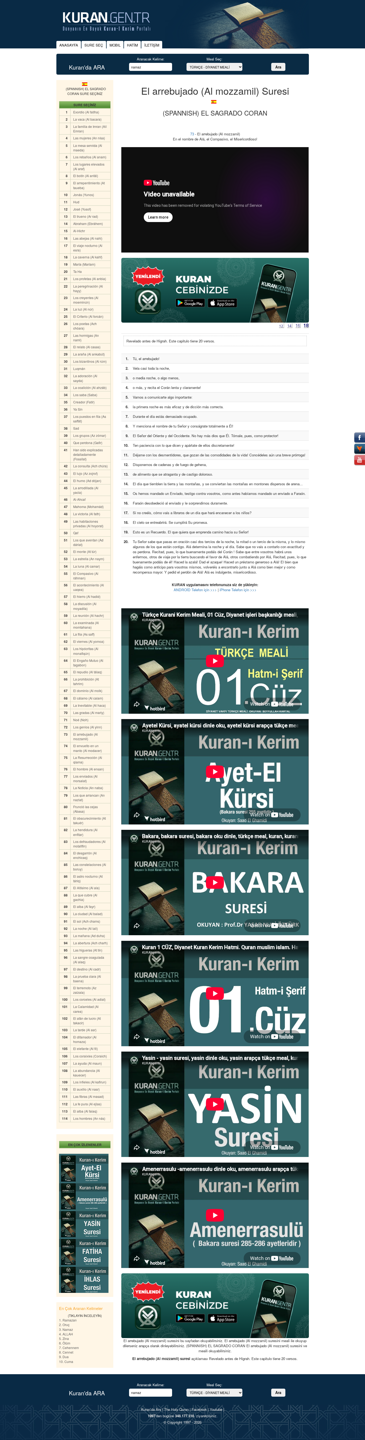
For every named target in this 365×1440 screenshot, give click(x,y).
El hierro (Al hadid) (86, 596)
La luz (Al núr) (83, 309)
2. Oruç (64, 1324)
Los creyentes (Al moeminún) (85, 299)
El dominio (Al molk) (87, 690)
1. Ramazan (68, 1320)
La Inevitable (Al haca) (89, 705)
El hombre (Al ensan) (88, 769)
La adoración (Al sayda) (85, 378)
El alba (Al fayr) (84, 906)
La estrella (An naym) (88, 558)
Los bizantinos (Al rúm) (90, 361)
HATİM (132, 45)
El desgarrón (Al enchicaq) (85, 855)
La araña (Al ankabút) (89, 354)
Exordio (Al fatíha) (86, 112)
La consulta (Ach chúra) (90, 466)
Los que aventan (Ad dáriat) (88, 542)
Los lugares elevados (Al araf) (88, 166)
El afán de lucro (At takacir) (87, 1020)
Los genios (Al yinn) (87, 727)
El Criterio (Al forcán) (88, 316)
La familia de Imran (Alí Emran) (90, 128)
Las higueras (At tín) (87, 950)
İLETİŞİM (151, 45)
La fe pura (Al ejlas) (87, 1104)
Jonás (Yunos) (83, 194)
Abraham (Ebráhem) (88, 223)
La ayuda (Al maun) (87, 1063)
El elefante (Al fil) (85, 1048)
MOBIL (115, 45)
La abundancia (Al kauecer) (86, 1072)
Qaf (75, 532)
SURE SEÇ (93, 45)
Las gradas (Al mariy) (88, 712)
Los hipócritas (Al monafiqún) (85, 650)
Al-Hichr (79, 230)
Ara (278, 67)
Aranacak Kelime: (150, 59)
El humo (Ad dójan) (87, 480)
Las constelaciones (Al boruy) (89, 866)
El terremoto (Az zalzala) (84, 990)
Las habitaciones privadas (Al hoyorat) (88, 523)
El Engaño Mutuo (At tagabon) (88, 662)
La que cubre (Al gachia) (85, 897)
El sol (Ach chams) (86, 921)
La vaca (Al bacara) (87, 119)
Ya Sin (78, 409)
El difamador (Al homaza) (84, 1039)
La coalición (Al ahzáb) (90, 387)
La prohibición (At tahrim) (86, 681)
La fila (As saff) (84, 634)
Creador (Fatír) (84, 402)
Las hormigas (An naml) (86, 337)
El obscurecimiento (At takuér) (89, 820)
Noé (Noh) (80, 719)
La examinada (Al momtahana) (86, 624)
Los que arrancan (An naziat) (89, 797)
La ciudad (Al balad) (88, 913)
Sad (76, 428)
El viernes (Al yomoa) (88, 641)
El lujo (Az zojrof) (85, 473)
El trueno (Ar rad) (85, 216)
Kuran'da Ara (151, 1409)
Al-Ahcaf (79, 499)
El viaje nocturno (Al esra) (87, 247)
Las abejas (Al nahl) (87, 238)
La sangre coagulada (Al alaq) (88, 959)
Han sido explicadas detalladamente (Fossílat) (88, 454)
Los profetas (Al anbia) (89, 278)
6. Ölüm (64, 1343)
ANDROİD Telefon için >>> (195, 589)
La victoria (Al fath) (86, 513)
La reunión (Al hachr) (88, 615)
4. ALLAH (66, 1334)
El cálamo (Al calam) (88, 698)
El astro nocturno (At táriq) (88, 878)
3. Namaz (66, 1329)
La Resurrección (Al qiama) (87, 759)
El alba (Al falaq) (85, 1111)
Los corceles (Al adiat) (89, 999)
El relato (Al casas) (86, 347)
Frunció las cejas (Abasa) (85, 808)
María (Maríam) (84, 264)
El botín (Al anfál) (85, 175)
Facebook (199, 1409)
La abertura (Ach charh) (90, 943)
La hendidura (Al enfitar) (85, 832)
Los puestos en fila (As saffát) (89, 418)
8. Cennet (66, 1352)
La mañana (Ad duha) (89, 935)
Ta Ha (77, 271)
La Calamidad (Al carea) (86, 1008)
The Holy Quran (176, 1409)
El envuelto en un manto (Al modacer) (87, 748)
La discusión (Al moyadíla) (84, 605)
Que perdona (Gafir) (87, 442)
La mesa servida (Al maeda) (87, 147)
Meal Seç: (214, 59)
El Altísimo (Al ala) (86, 887)
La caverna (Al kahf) (87, 257)
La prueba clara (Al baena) (87, 978)
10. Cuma (66, 1361)
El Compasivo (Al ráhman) (85, 575)
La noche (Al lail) (85, 928)
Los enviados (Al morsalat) (85, 778)
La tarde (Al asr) (84, 1030)
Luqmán (79, 368)
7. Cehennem (69, 1347)
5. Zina (64, 1338)
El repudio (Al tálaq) (87, 672)
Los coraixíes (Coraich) (90, 1056)
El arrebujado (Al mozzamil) (85, 736)
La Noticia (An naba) (88, 787)
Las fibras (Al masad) (88, 1096)
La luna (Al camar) (86, 566)
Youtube (216, 1409)
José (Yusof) (82, 209)
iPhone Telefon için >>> (238, 589)
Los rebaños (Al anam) (89, 157)
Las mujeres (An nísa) (89, 138)
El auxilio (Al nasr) (86, 1089)
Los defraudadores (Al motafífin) (89, 843)
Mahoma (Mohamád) (88, 506)
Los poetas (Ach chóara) (85, 325)
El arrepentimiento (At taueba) (89, 185)
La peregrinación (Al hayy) (88, 288)
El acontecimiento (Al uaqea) (88, 587)
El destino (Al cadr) (87, 969)
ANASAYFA (68, 45)
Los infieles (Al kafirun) (89, 1082)
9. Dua (64, 1356)
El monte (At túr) (84, 551)
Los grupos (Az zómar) (89, 435)
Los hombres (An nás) (89, 1118)
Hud (76, 202)
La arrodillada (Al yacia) (85, 490)
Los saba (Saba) (85, 394)
